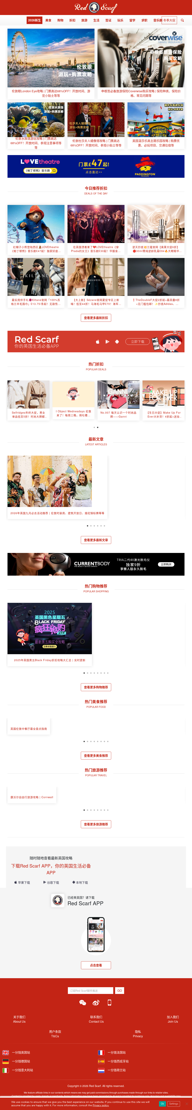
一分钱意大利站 (22, 1070)
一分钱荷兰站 (116, 1070)
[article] (51, 64)
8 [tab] (108, 672)
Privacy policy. (101, 1105)
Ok (162, 1104)
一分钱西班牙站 (118, 1061)
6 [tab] (104, 525)
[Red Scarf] (96, 4)
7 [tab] (104, 672)
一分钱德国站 (20, 1061)
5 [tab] (101, 525)
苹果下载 (24, 882)
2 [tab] (97, 427)
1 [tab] (94, 427)
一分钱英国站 (20, 1052)
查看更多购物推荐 (96, 687)
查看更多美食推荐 (96, 755)
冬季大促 (169, 20)
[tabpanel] (28, 401)
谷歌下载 (53, 882)
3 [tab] (94, 525)
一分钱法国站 (116, 1052)
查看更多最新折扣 (96, 318)
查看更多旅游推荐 (96, 824)
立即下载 (137, 341)
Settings (173, 1104)
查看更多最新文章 (96, 540)
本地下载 (82, 882)
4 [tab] (97, 525)
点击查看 (96, 965)
